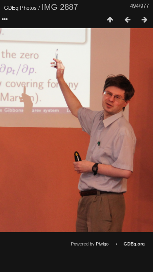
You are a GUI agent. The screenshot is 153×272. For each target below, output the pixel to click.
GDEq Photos (20, 8)
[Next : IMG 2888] (144, 20)
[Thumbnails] (110, 20)
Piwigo (102, 243)
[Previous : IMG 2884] (127, 20)
